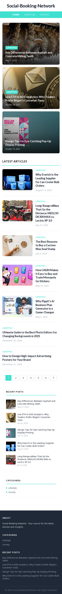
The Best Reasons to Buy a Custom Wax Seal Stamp (46, 245)
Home (16, 14)
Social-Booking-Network (31, 5)
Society (44, 14)
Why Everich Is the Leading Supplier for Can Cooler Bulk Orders (35, 444)
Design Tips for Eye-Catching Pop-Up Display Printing (36, 431)
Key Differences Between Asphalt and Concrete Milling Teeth (36, 402)
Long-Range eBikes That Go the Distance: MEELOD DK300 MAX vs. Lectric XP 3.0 (47, 213)
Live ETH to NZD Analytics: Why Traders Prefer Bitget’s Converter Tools (33, 417)
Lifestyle (29, 14)
